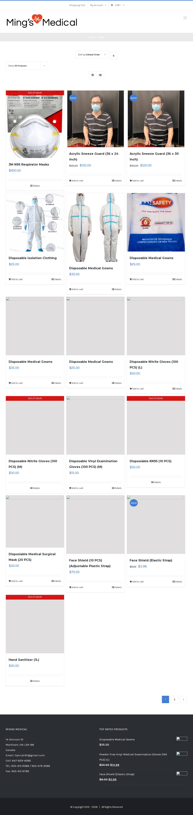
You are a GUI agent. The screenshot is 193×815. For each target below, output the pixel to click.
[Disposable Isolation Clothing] (35, 222)
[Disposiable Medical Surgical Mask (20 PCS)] (35, 521)
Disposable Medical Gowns (91, 268)
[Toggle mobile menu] (185, 18)
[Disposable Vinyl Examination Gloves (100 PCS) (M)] (95, 425)
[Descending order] (113, 56)
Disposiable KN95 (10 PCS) (151, 461)
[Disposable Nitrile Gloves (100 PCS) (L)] (156, 326)
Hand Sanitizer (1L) (24, 660)
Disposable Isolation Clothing (33, 258)
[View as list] (100, 75)
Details (36, 185)
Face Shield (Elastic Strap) (151, 560)
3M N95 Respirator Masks (29, 164)
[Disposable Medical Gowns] (95, 227)
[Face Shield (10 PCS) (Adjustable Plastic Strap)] (95, 524)
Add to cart (77, 180)
